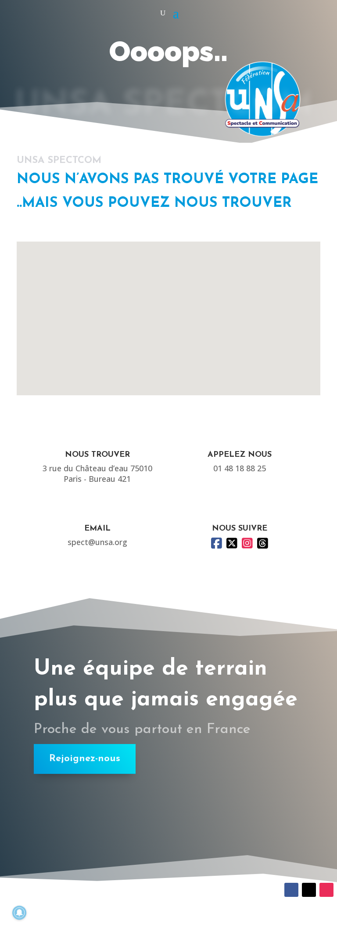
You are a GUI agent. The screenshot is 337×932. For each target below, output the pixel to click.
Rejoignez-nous (84, 759)
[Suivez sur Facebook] (291, 890)
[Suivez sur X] (309, 890)
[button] (171, 309)
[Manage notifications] (19, 913)
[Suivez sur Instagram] (326, 890)
